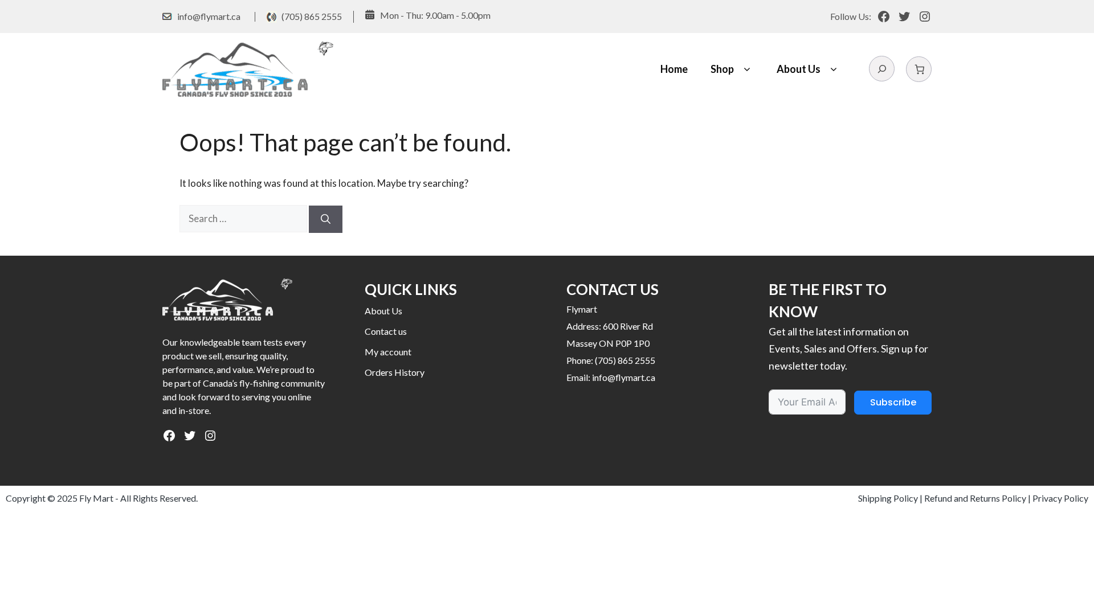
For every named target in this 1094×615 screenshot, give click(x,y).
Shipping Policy (888, 498)
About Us (798, 69)
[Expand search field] (882, 68)
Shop (722, 69)
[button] (747, 69)
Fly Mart (96, 498)
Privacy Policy (1060, 498)
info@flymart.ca (208, 16)
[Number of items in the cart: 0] (919, 69)
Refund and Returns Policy (975, 498)
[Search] (325, 219)
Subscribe (893, 402)
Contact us (386, 331)
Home (674, 69)
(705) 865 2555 (311, 16)
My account (388, 351)
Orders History (394, 372)
